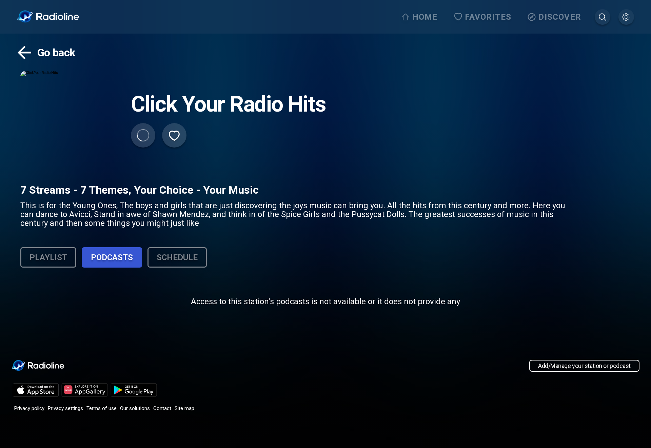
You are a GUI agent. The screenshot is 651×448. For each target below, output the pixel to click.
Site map (184, 408)
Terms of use (101, 408)
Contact (162, 408)
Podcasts (112, 257)
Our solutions (135, 408)
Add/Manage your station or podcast (584, 365)
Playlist (48, 257)
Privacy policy (29, 408)
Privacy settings (65, 408)
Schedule (177, 257)
